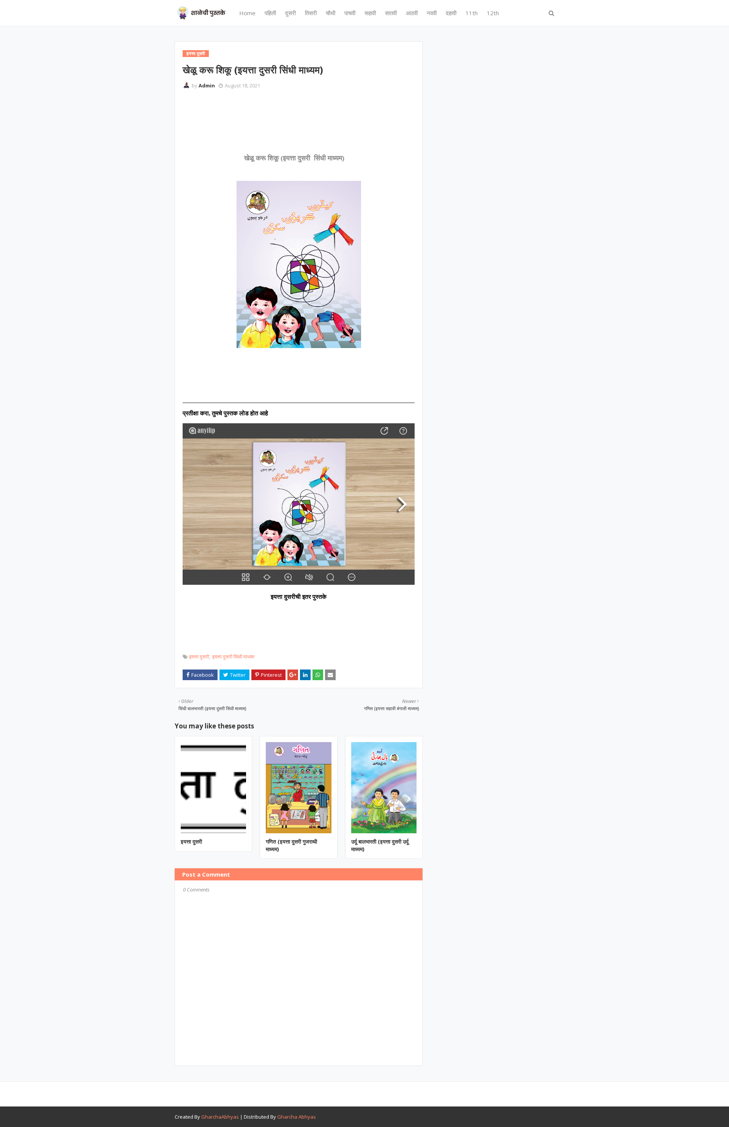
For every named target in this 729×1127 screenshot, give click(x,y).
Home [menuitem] (247, 13)
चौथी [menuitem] (330, 13)
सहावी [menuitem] (370, 13)
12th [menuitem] (493, 13)
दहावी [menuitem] (451, 13)
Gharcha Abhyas (296, 1116)
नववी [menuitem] (432, 13)
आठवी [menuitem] (412, 13)
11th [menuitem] (471, 13)
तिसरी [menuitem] (311, 13)
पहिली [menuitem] (270, 13)
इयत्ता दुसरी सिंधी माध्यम (233, 656)
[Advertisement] (321, 116)
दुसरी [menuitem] (290, 13)
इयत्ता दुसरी (199, 656)
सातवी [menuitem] (391, 13)
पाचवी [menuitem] (349, 13)
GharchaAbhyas (220, 1116)
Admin (207, 85)
